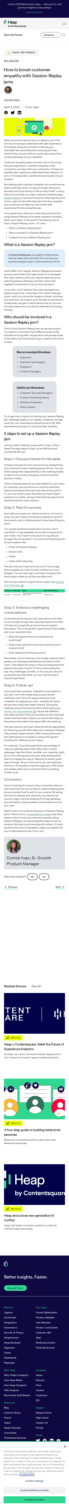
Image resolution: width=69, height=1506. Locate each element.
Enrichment (10, 1317)
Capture (8, 1312)
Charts (7, 1352)
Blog (6, 1407)
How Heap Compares (15, 1385)
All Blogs (11, 60)
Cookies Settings (34, 1481)
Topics (7, 1422)
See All (36, 986)
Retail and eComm (45, 1342)
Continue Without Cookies (34, 1490)
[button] (62, 35)
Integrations (10, 1322)
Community (10, 1432)
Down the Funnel (13, 35)
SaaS (38, 1337)
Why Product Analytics (16, 1375)
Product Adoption (45, 1317)
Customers (41, 1395)
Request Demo (44, 1412)
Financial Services (45, 1347)
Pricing (39, 1427)
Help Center (42, 1417)
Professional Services (15, 1437)
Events (7, 1417)
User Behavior (43, 1322)
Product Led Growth (47, 1327)
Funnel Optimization (46, 1312)
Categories (48, 35)
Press (38, 1385)
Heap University (12, 1427)
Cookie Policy (27, 1474)
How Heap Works (13, 1380)
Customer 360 (43, 1332)
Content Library (12, 1412)
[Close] (65, 1446)
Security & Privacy (14, 1332)
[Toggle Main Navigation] (64, 24)
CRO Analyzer (11, 1390)
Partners (40, 1380)
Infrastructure (11, 1337)
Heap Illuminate (12, 1342)
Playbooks (9, 1362)
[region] (34, 1473)
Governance (10, 1327)
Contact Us (42, 1422)
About (39, 1375)
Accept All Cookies (34, 1499)
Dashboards (10, 1357)
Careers (40, 1390)
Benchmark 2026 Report (17, 1395)
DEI (38, 1400)
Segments (9, 1347)
